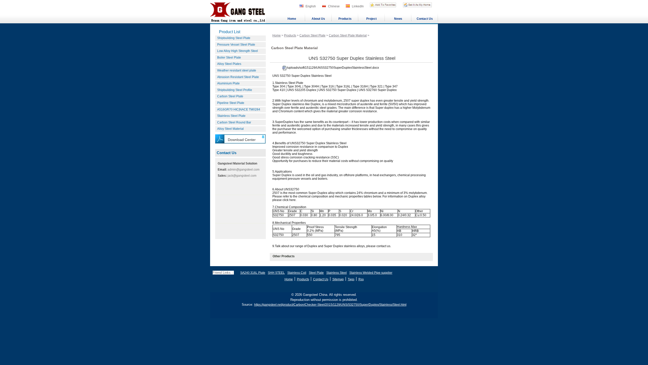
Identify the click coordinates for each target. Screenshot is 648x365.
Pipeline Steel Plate (230, 103)
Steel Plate (316, 273)
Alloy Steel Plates (229, 64)
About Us (318, 19)
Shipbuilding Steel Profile (234, 90)
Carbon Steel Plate (230, 96)
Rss (361, 279)
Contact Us (425, 19)
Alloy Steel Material (230, 129)
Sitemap (338, 279)
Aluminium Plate (228, 83)
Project (371, 19)
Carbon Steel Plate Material (348, 35)
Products (345, 19)
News (398, 19)
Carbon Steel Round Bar (234, 122)
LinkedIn (358, 6)
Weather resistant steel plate (236, 70)
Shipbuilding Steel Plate (233, 38)
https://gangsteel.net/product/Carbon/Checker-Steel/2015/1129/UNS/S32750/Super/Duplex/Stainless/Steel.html (330, 304)
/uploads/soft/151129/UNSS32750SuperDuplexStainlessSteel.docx (333, 67)
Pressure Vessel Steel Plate (236, 44)
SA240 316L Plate (252, 273)
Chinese (334, 6)
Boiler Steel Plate (229, 57)
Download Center (242, 140)
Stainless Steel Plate (231, 116)
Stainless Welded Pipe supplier (370, 273)
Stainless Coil (296, 273)
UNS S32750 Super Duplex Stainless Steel (352, 58)
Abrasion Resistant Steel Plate (238, 77)
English (311, 6)
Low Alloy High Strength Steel (237, 51)
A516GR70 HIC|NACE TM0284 (238, 109)
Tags (351, 279)
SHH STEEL (276, 273)
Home (292, 19)
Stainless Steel (336, 273)
